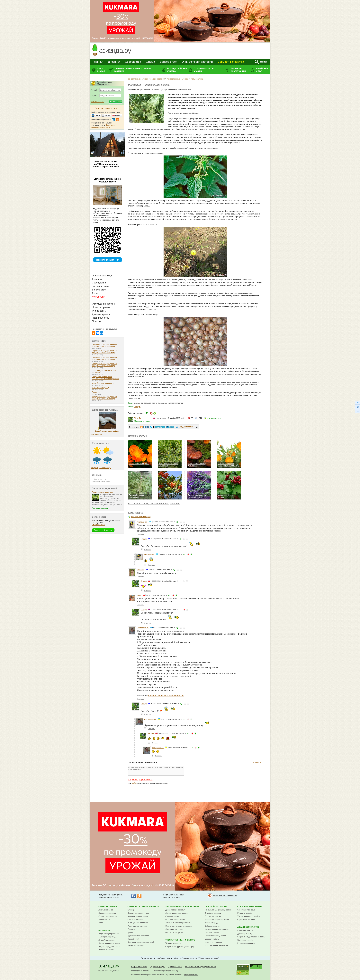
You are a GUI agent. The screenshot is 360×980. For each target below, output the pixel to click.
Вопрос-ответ (168, 61)
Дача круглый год (244, 934)
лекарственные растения (177, 79)
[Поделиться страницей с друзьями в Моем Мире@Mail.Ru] (148, 427)
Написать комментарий (140, 517)
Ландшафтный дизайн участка (218, 910)
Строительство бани (246, 919)
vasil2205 (140, 570)
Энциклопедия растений (197, 61)
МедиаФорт (114, 971)
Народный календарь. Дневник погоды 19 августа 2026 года (104, 365)
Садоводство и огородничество (144, 907)
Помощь (96, 321)
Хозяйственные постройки (248, 916)
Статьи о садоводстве (107, 916)
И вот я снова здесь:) (100, 388)
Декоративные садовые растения (182, 907)
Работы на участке (245, 930)
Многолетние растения (175, 919)
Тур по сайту (99, 310)
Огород (131, 910)
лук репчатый (170, 89)
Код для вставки (186, 427)
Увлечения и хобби (245, 940)
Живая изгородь (212, 923)
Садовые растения (135, 919)
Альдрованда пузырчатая (103, 492)
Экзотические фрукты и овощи (178, 926)
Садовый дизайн (212, 932)
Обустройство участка (216, 907)
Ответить (140, 534)
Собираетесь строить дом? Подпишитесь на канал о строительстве (106, 164)
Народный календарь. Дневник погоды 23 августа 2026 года (104, 398)
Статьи (150, 61)
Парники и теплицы (136, 945)
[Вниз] (357, 411)
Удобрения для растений (138, 936)
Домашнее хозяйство (248, 927)
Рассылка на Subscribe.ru (225, 896)
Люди (95, 293)
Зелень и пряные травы (138, 916)
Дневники (114, 61)
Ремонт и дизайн (244, 913)
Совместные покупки (231, 61)
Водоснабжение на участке (216, 945)
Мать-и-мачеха (197, 79)
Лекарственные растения (109, 943)
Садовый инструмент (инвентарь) (179, 946)
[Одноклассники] (93, 333)
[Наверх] (357, 403)
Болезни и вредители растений (141, 942)
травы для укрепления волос (170, 403)
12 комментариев (214, 418)
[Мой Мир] (101, 333)
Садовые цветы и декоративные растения (132, 69)
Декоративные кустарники (176, 913)
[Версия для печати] (197, 427)
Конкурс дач (98, 296)
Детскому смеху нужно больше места (107, 180)
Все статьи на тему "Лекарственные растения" (154, 503)
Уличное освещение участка (217, 929)
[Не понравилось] (181, 522)
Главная (98, 61)
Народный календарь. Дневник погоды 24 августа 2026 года (104, 358)
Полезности (104, 930)
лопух (154, 403)
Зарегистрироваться (140, 779)
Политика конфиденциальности (200, 966)
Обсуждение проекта (103, 303)
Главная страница (102, 275)
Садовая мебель (212, 939)
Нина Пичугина (157, 971)
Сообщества (133, 61)
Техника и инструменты (238, 69)
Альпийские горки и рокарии (217, 919)
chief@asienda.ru (170, 971)
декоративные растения (138, 79)
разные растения (157, 79)
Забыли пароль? (97, 102)
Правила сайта (100, 317)
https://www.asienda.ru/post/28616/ (166, 695)
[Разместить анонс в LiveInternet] (159, 427)
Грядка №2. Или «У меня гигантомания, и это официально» (105, 378)
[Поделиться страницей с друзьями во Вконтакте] (144, 427)
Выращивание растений (138, 923)
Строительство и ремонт (249, 907)
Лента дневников (105, 910)
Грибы (130, 932)
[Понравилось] (184, 522)
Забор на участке (212, 926)
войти (134, 783)
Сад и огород (101, 69)
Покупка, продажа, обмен (109, 946)
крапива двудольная (142, 403)
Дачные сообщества (107, 913)
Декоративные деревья (175, 910)
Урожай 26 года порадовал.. (103, 383)
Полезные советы (105, 950)
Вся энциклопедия (100, 508)
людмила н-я (142, 522)
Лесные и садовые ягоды (138, 913)
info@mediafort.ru (191, 975)
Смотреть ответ (98, 525)
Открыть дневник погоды (101, 468)
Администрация (101, 314)
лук (161, 89)
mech (139, 595)
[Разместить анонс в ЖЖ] (170, 427)
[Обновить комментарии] (357, 407)
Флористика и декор (174, 932)
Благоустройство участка (177, 69)
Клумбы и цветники (213, 913)
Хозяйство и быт (262, 69)
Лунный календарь (106, 940)
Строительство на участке (204, 69)
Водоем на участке (213, 916)
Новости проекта (101, 307)
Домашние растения (174, 929)
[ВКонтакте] (97, 333)
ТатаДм (137, 407)
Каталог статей (100, 286)
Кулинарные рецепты (246, 943)
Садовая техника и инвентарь (180, 940)
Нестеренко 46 (143, 628)
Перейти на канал (105, 260)
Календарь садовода (107, 937)
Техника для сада (173, 943)
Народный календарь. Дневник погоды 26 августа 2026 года (104, 345)
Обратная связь (139, 966)
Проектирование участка (215, 936)
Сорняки (131, 929)
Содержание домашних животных (251, 937)
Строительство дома (246, 910)
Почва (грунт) (133, 939)
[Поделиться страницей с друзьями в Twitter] (151, 427)
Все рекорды (96, 434)
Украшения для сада (213, 942)
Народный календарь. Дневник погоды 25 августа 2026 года (104, 352)
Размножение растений (137, 926)
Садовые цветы (172, 916)
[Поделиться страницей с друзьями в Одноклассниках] (141, 427)
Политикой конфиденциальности (102, 126)
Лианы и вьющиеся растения (177, 923)
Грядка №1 (96, 392)
